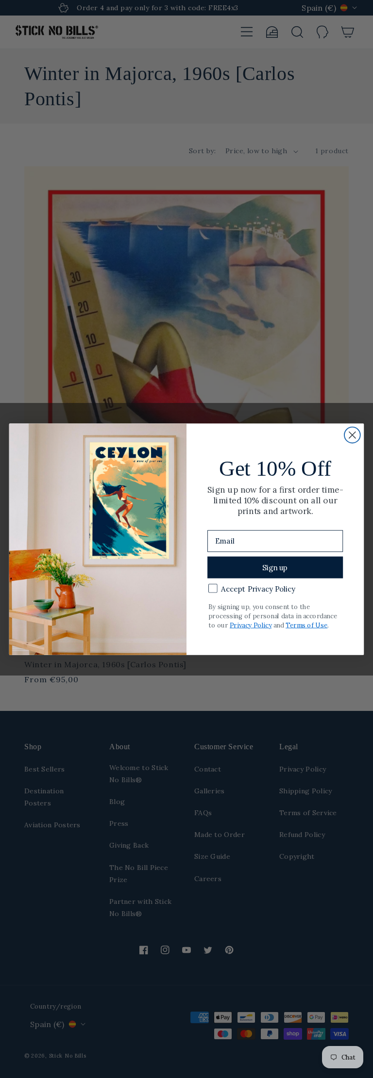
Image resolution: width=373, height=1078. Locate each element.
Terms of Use (306, 625)
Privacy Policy (250, 625)
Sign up (275, 567)
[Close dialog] (352, 435)
